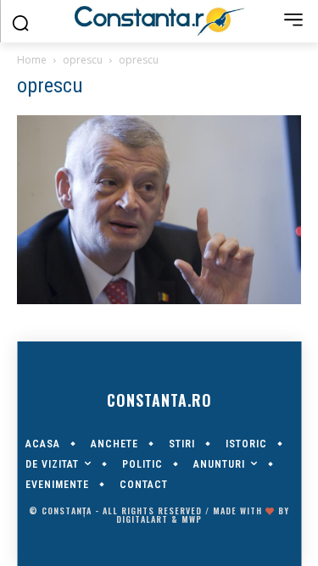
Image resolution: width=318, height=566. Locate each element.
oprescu (83, 60)
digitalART (142, 519)
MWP (191, 519)
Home (32, 60)
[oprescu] (159, 300)
